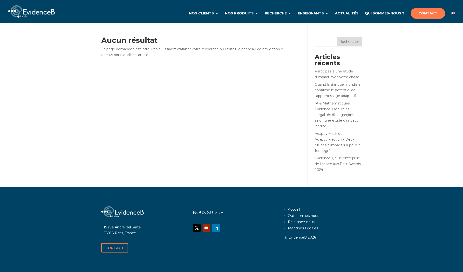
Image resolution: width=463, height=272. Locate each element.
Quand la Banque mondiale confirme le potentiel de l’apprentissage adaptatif (338, 90)
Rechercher (349, 41)
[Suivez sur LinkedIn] (216, 228)
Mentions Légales (303, 228)
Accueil (294, 209)
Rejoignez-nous (301, 222)
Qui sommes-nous (303, 216)
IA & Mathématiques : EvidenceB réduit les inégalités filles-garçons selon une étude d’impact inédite (336, 114)
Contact (114, 248)
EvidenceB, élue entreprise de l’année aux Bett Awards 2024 (338, 164)
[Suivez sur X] (197, 228)
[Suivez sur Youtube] (206, 228)
